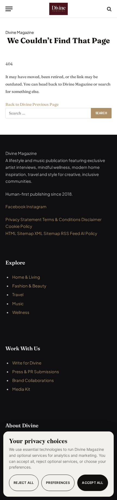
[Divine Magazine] (58, 9)
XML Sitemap (47, 233)
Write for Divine (26, 362)
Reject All (24, 483)
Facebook (15, 206)
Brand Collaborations (33, 380)
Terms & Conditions (61, 219)
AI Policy (89, 233)
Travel (17, 294)
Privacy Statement (23, 219)
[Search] (109, 9)
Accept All (92, 483)
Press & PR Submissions (35, 371)
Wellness (20, 312)
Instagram (36, 206)
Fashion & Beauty (29, 285)
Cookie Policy (18, 226)
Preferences (58, 483)
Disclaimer (91, 219)
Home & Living (26, 277)
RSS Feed (70, 233)
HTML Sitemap (19, 233)
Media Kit (21, 389)
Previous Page (45, 104)
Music (18, 303)
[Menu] (9, 9)
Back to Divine (18, 104)
